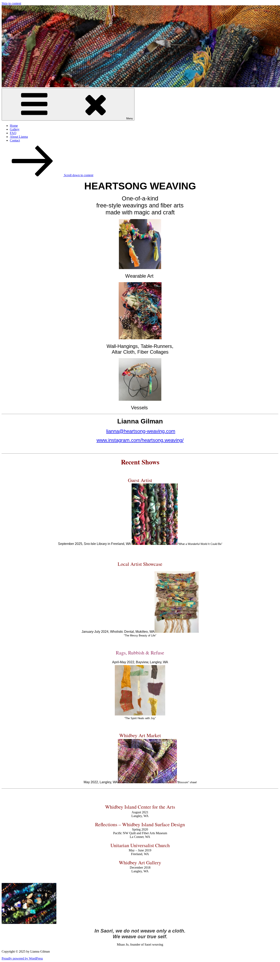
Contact (15, 140)
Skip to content (11, 3)
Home (14, 125)
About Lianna (19, 136)
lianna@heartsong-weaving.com (140, 431)
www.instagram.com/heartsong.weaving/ (140, 440)
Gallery (14, 129)
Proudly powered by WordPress (22, 958)
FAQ (13, 133)
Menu (129, 118)
